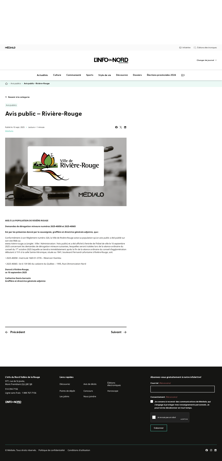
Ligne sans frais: (20, 393)
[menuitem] (207, 60)
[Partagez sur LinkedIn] (125, 127)
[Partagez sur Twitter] (120, 127)
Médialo (9, 131)
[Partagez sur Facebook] (116, 127)
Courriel (160, 383)
